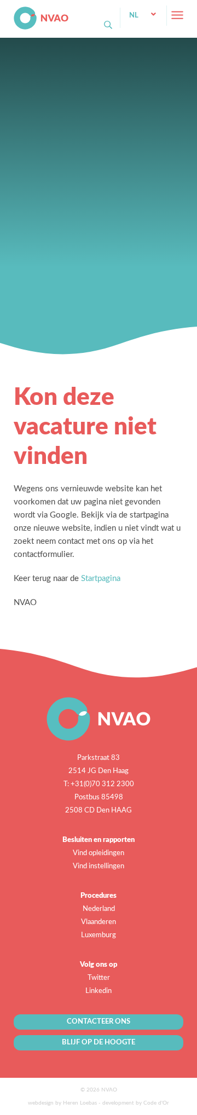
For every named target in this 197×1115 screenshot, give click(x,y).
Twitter (99, 978)
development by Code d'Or (135, 1103)
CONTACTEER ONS (98, 1021)
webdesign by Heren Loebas (62, 1103)
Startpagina (100, 578)
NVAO (15, 10)
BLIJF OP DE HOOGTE (98, 1042)
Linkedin (98, 991)
